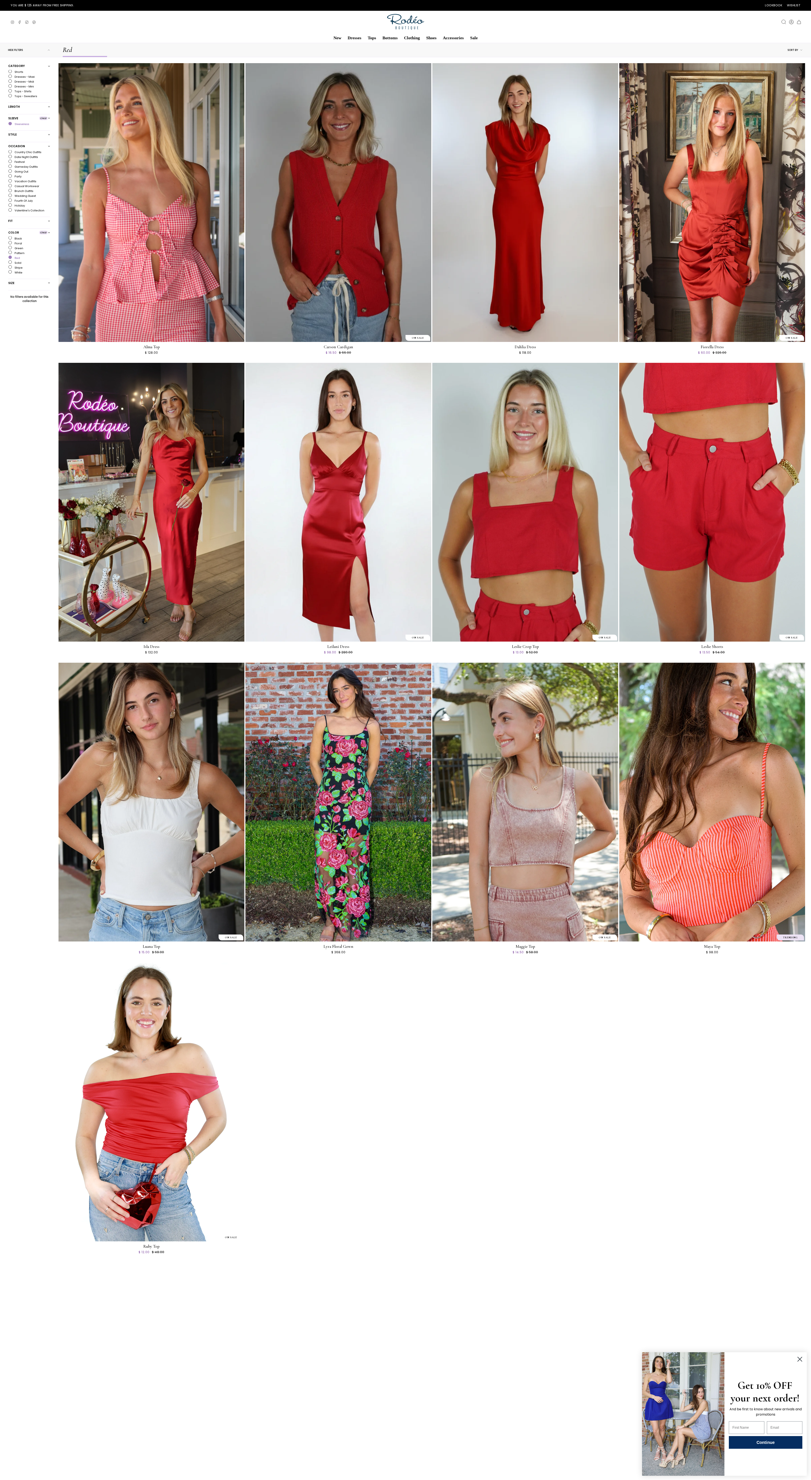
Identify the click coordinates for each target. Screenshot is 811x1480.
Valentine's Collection (29, 210)
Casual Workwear (26, 186)
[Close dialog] (800, 1359)
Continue (766, 1442)
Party (18, 176)
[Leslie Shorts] (712, 502)
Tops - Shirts (22, 91)
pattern (19, 253)
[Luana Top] (151, 802)
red (17, 258)
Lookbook (773, 5)
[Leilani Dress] (338, 502)
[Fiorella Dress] (712, 202)
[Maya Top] (712, 802)
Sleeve (13, 118)
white (18, 272)
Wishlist (793, 5)
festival (19, 162)
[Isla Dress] (151, 502)
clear (43, 118)
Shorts (18, 72)
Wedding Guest (25, 196)
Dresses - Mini (24, 86)
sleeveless (21, 124)
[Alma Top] (151, 202)
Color (13, 232)
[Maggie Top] (525, 802)
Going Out (21, 172)
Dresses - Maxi (24, 77)
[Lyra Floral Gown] (338, 802)
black (18, 238)
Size (11, 283)
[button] (337, 38)
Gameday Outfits (26, 167)
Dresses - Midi (24, 82)
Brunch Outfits (23, 191)
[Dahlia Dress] (525, 202)
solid (17, 263)
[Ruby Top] (151, 1102)
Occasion (16, 146)
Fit (10, 221)
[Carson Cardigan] (338, 202)
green (18, 248)
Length (14, 107)
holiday (19, 206)
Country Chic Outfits (27, 152)
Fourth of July (23, 201)
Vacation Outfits (25, 181)
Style (12, 134)
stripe (18, 267)
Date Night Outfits (26, 157)
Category (16, 66)
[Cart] (799, 22)
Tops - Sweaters (25, 96)
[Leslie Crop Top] (525, 502)
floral (18, 243)
